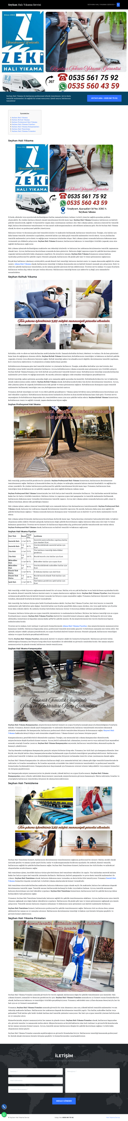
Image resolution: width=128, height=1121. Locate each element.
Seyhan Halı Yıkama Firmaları (24, 131)
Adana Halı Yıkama (22, 264)
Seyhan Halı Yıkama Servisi (101, 5)
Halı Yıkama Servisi (113, 1117)
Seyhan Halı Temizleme (21, 129)
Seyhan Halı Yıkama (20, 118)
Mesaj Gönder (64, 1101)
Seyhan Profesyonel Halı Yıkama (24, 122)
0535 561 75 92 (104, 98)
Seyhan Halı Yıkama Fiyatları (23, 124)
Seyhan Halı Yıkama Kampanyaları (25, 127)
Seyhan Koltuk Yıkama (21, 120)
